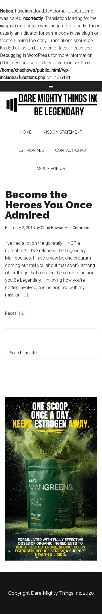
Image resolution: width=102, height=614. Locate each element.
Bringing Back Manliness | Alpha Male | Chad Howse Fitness (51, 104)
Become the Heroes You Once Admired (48, 204)
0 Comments (81, 227)
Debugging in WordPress (25, 55)
